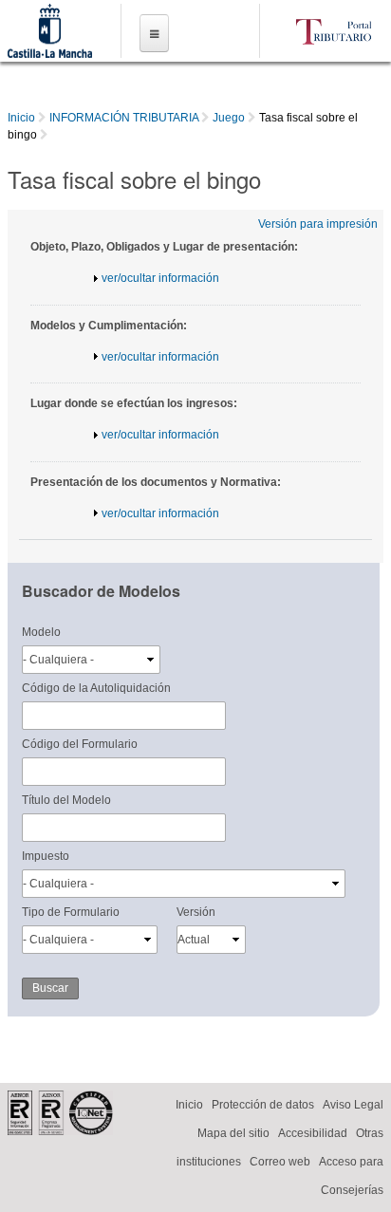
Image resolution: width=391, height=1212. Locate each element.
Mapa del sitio (233, 1133)
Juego (229, 117)
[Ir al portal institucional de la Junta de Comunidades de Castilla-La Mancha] (49, 49)
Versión (196, 912)
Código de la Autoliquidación (96, 688)
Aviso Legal (353, 1104)
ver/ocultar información (160, 278)
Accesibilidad (312, 1133)
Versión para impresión (318, 224)
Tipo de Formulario (71, 912)
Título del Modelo (66, 800)
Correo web (280, 1161)
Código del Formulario (80, 744)
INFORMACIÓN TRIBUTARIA (123, 117)
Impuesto (45, 856)
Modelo (41, 632)
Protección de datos (263, 1104)
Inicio (21, 117)
